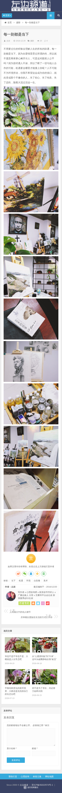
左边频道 (31, 6)
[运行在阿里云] (31, 787)
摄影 (18, 22)
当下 (13, 580)
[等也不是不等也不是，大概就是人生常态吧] (17, 652)
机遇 (21, 580)
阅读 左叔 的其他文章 (24, 603)
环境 (28, 580)
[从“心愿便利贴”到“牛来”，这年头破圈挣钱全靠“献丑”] (44, 652)
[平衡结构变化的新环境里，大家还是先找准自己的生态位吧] (17, 683)
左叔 (8, 41)
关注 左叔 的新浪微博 (48, 603)
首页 (10, 22)
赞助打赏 (13, 776)
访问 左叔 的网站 (33, 603)
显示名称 (12, 748)
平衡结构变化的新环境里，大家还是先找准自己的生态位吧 (16, 691)
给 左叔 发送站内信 (43, 603)
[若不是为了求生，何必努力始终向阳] (44, 683)
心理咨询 (25, 776)
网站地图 (49, 776)
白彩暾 (37, 580)
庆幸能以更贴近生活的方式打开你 (36, 616)
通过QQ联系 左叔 (38, 603)
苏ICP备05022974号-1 (42, 785)
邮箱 (34, 748)
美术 (45, 580)
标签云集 (37, 776)
